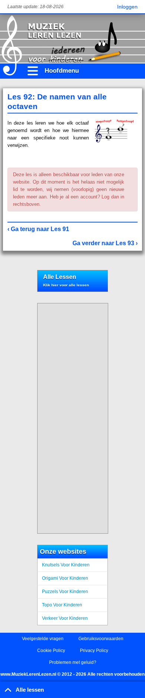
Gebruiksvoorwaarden (100, 638)
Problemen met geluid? (72, 662)
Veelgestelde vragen (43, 638)
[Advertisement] (70, 418)
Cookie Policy (51, 650)
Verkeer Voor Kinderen (65, 618)
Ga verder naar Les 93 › (105, 243)
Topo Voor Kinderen (62, 605)
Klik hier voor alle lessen (66, 285)
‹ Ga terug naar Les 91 (38, 229)
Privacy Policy (94, 650)
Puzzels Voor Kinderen (65, 591)
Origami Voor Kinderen (65, 578)
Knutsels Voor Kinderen (66, 564)
